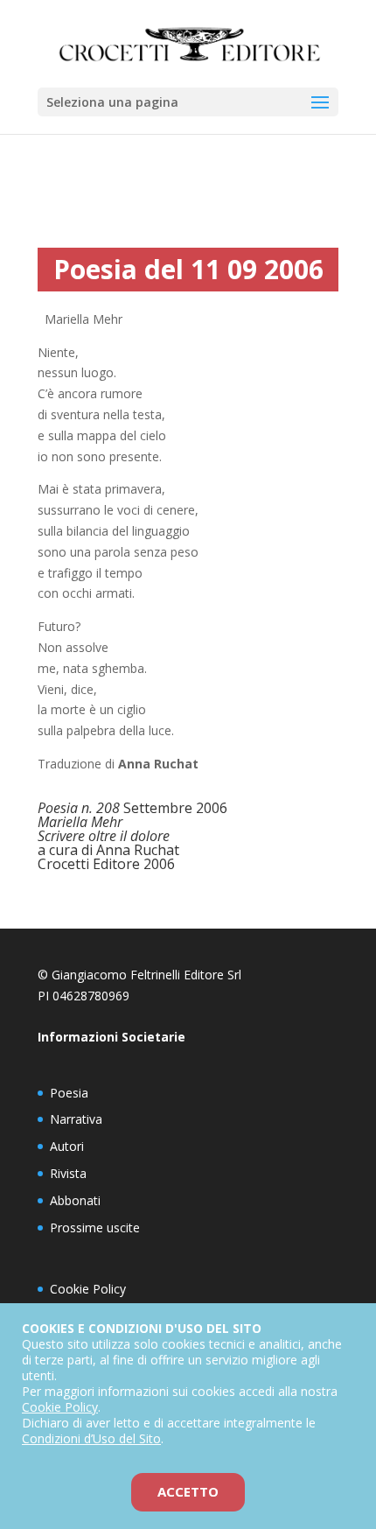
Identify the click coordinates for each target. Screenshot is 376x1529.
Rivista (68, 1173)
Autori (67, 1146)
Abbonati (75, 1200)
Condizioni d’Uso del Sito (91, 1438)
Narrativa (76, 1119)
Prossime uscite (95, 1227)
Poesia (69, 1092)
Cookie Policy (88, 1288)
